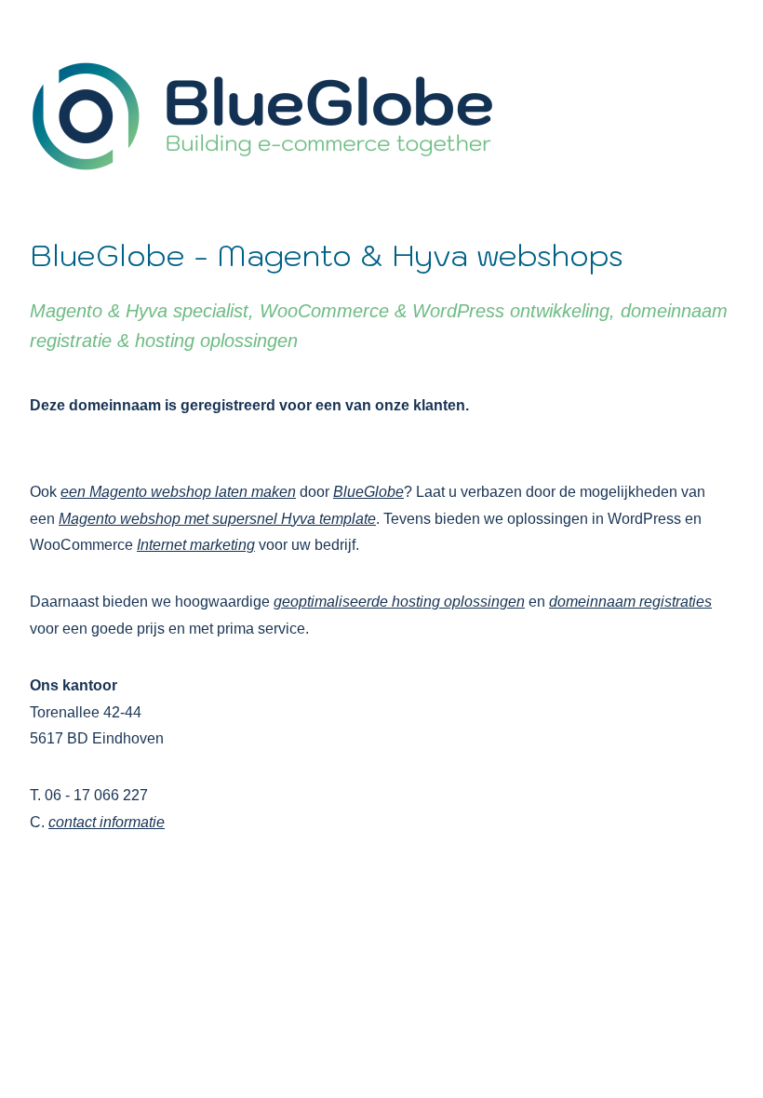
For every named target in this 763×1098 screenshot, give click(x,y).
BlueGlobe (368, 492)
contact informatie (106, 822)
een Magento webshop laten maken (178, 492)
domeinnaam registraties (630, 601)
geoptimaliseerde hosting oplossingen (399, 601)
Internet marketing (196, 545)
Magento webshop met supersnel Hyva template (217, 519)
